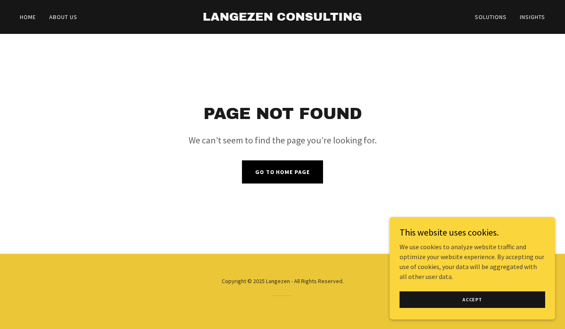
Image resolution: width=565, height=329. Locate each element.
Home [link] (28, 17)
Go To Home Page (282, 172)
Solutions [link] (491, 17)
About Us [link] (63, 17)
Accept (472, 299)
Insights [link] (532, 17)
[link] (282, 18)
